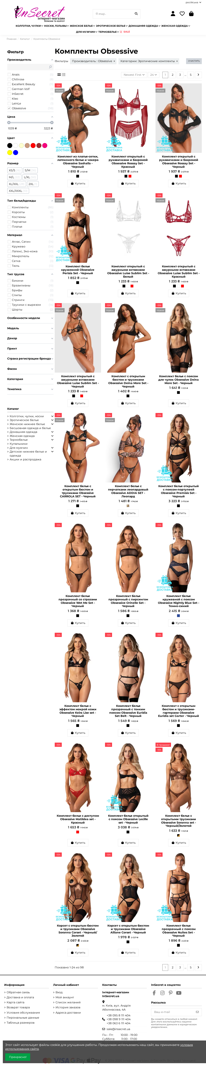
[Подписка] (197, 1012)
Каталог (13, 409)
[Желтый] (9, 152)
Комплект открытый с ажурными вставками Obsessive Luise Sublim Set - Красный (179, 271)
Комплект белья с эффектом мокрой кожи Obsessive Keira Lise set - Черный (77, 711)
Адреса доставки (68, 1012)
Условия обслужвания (23, 1012)
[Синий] (15, 152)
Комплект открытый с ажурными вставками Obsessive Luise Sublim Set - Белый (128, 271)
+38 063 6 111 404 (118, 1023)
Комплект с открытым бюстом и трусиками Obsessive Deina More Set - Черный (128, 381)
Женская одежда (22, 436)
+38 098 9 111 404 (119, 1019)
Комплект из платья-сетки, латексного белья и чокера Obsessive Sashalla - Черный (77, 161)
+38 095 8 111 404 (118, 1015)
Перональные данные (23, 1017)
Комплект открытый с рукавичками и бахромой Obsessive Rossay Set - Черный (178, 161)
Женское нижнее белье (27, 424)
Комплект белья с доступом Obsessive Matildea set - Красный (78, 819)
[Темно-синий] (178, 615)
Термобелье (19, 440)
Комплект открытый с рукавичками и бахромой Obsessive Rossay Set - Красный (128, 161)
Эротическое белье (24, 420)
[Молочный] (21, 145)
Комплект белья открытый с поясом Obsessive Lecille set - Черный (128, 819)
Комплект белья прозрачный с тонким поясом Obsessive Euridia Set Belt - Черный (128, 711)
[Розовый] (44, 145)
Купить (80, 183)
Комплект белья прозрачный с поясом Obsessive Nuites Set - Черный (179, 930)
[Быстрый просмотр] (98, 96)
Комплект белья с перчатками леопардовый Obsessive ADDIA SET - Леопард (128, 491)
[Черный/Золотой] (178, 835)
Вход (59, 992)
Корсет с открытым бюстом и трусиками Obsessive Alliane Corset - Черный (128, 929)
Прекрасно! (18, 1057)
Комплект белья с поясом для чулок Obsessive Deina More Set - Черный (178, 379)
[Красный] (130, 176)
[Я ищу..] (136, 13)
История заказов (68, 1007)
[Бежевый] (27, 145)
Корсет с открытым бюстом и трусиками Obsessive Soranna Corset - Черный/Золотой (78, 930)
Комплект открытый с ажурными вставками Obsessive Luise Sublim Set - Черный (78, 381)
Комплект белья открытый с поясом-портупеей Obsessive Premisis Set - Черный (178, 491)
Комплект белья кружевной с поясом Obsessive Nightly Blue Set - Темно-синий (178, 601)
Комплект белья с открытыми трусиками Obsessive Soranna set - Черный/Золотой (178, 821)
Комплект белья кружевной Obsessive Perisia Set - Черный (77, 270)
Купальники (19, 444)
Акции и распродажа (25, 459)
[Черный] (77, 176)
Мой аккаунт (65, 997)
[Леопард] (128, 505)
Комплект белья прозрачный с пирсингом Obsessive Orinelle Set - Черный (128, 601)
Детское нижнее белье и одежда (28, 453)
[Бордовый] (38, 145)
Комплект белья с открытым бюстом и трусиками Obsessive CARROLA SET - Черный (78, 491)
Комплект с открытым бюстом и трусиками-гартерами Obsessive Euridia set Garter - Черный (178, 711)
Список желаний (68, 1002)
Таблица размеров (21, 1022)
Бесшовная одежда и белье (30, 428)
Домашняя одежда (23, 432)
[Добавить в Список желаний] (98, 89)
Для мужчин (19, 448)
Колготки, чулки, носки (27, 416)
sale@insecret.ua (118, 1029)
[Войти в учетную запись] (173, 14)
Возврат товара (18, 1007)
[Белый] (128, 286)
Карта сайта (15, 1002)
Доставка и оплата (20, 997)
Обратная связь (18, 992)
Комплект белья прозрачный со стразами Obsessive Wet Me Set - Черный (78, 601)
